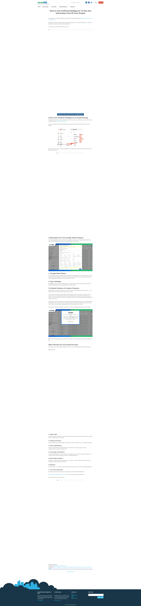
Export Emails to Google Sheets (60, 565)
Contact (72, 594)
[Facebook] (89, 3)
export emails (86, 567)
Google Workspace (63, 6)
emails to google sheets (72, 567)
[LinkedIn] (86, 3)
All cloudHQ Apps (57, 600)
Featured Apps (45, 6)
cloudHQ (46, 2)
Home (39, 6)
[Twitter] (91, 3)
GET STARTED (40, 600)
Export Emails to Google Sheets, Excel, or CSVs (57, 474)
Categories (72, 6)
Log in (95, 2)
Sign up (101, 2)
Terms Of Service (74, 595)
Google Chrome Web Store (61, 121)
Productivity (53, 6)
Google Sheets (52, 19)
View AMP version (70, 571)
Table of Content (74, 598)
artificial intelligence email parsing (60, 567)
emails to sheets (80, 567)
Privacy (72, 596)
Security (72, 597)
